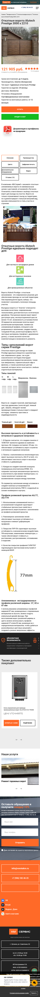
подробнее (27, 723)
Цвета (10, 164)
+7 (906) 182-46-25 (27, 7)
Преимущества (28, 158)
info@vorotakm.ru (20, 868)
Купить (20, 109)
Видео (28, 171)
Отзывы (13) (10, 177)
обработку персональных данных (28, 850)
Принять (34, 993)
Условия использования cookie (19, 993)
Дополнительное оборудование (8, 171)
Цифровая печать (28, 164)
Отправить (20, 842)
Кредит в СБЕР (20, 117)
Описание (10, 158)
